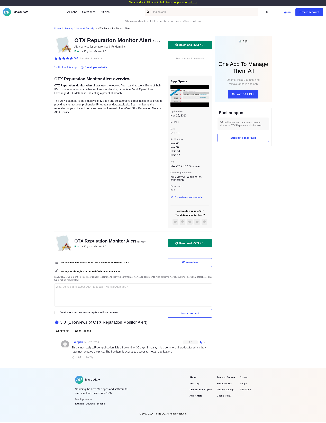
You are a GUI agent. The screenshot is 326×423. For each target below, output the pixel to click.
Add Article (195, 395)
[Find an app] (147, 12)
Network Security (85, 28)
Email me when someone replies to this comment (88, 312)
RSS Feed (245, 389)
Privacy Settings (225, 389)
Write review (190, 262)
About (193, 377)
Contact (244, 377)
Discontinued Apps (200, 389)
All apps (72, 12)
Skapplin (77, 342)
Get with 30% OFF (243, 94)
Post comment (189, 313)
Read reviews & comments (190, 58)
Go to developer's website (189, 197)
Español (101, 403)
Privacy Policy (224, 383)
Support (244, 383)
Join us (192, 2)
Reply (89, 357)
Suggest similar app (243, 138)
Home (57, 28)
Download (191, 45)
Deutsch (90, 403)
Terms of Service (226, 377)
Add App (194, 383)
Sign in (286, 12)
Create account (309, 12)
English (79, 403)
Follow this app (67, 67)
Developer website (96, 67)
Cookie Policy (224, 395)
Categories (88, 12)
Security (68, 28)
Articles (105, 12)
